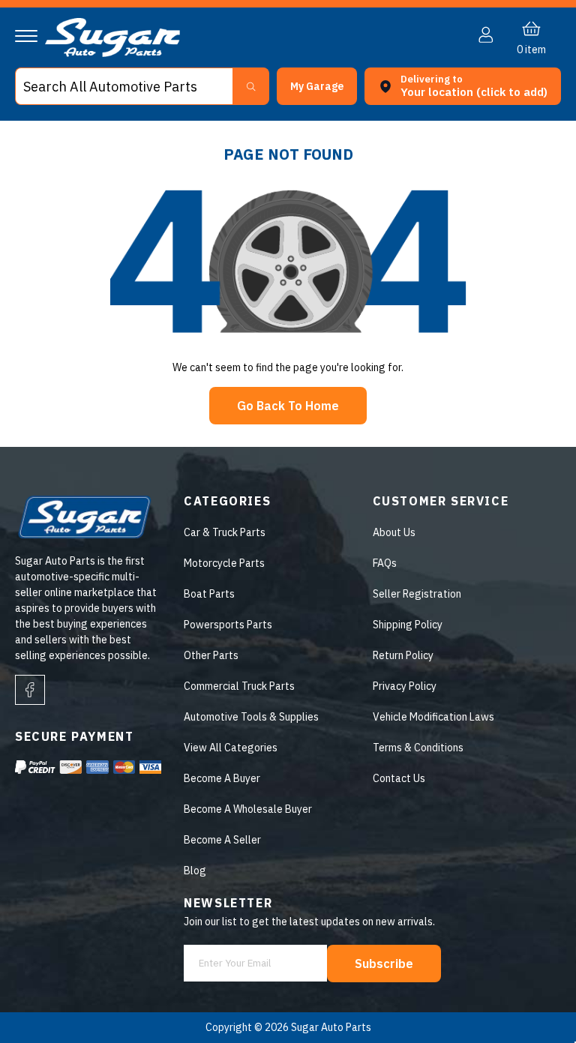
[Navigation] (26, 36)
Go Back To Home (288, 405)
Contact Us (399, 778)
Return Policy (403, 655)
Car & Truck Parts (225, 532)
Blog (195, 870)
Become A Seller (222, 840)
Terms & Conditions (418, 747)
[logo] (112, 53)
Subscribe (384, 963)
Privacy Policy (404, 686)
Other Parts (211, 655)
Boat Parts (209, 594)
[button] (575, 1038)
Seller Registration (417, 594)
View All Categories (231, 747)
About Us (394, 532)
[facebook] (30, 690)
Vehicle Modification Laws (433, 717)
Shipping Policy (407, 624)
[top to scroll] (532, 999)
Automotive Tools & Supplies (251, 717)
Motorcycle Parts (224, 563)
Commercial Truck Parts (239, 686)
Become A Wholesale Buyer (248, 809)
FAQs (385, 563)
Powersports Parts (228, 624)
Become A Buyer (222, 778)
